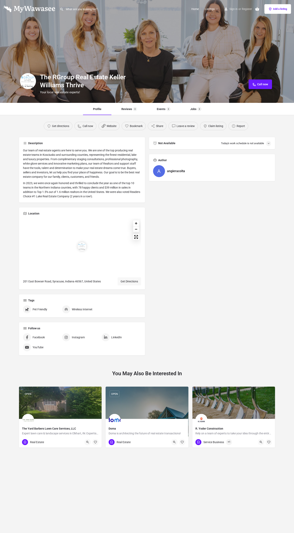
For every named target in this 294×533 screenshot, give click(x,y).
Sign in (233, 9)
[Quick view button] (87, 442)
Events (163, 109)
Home (195, 9)
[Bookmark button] (95, 442)
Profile (97, 109)
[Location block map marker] (82, 246)
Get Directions (129, 281)
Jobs (195, 109)
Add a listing (280, 8)
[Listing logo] (28, 81)
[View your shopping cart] (257, 9)
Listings (210, 9)
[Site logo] (30, 8)
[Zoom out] (136, 229)
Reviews (128, 109)
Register (247, 9)
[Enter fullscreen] (136, 237)
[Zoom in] (136, 223)
